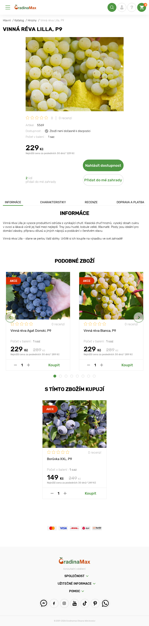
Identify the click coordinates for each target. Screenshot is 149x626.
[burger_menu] (8, 7)
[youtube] (74, 603)
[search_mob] (111, 7)
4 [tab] (71, 376)
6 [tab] (82, 376)
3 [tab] (66, 376)
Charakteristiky (53, 202)
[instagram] (64, 603)
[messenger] (43, 603)
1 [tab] (54, 376)
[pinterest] (95, 603)
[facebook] (54, 603)
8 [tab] (94, 376)
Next (138, 317)
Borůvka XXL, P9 (59, 459)
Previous (10, 317)
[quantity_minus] (15, 365)
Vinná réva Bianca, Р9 (100, 331)
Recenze (91, 202)
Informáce (13, 202)
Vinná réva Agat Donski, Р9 (30, 331)
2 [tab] (60, 376)
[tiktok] (84, 603)
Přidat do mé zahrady (103, 180)
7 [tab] (88, 376)
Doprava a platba (130, 202)
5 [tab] (77, 376)
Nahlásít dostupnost (103, 165)
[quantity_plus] (28, 365)
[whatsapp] (105, 603)
